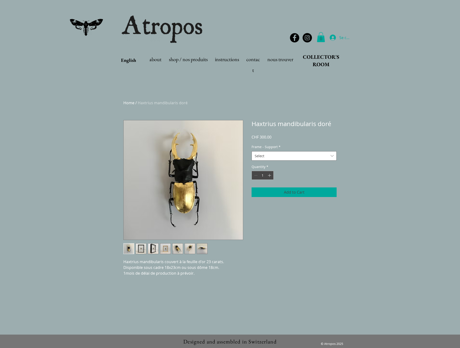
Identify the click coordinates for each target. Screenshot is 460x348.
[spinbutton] (262, 175)
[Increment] (270, 175)
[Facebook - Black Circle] (294, 37)
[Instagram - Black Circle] (307, 37)
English (128, 60)
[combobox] (294, 156)
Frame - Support (266, 147)
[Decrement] (255, 175)
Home (128, 102)
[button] (321, 37)
